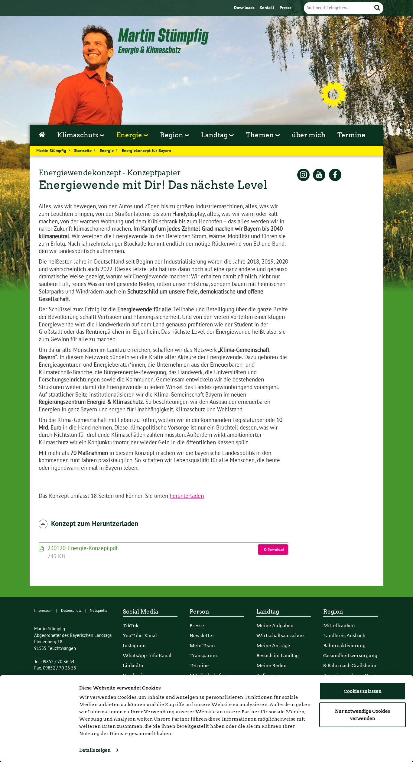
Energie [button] (130, 135)
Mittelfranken (339, 625)
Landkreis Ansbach (344, 635)
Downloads (245, 7)
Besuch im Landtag (277, 655)
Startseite (83, 150)
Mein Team (202, 645)
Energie (107, 150)
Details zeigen (95, 750)
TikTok (130, 625)
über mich (309, 135)
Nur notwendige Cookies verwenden (362, 714)
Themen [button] (260, 135)
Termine (351, 135)
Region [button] (172, 135)
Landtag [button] (215, 135)
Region (333, 611)
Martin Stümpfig (51, 150)
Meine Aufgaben (275, 625)
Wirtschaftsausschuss (280, 635)
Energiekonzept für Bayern (146, 150)
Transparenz (204, 655)
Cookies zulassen (363, 691)
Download (275, 549)
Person (199, 611)
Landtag (267, 611)
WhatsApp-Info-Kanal (147, 655)
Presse (285, 7)
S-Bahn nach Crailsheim (349, 665)
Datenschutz (71, 610)
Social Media (140, 611)
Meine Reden (271, 665)
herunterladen (187, 496)
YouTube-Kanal (140, 635)
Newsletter (202, 635)
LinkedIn (133, 665)
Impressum (43, 610)
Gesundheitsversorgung (350, 655)
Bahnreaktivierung (344, 645)
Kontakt (267, 7)
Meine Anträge (273, 645)
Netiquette (99, 610)
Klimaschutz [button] (78, 135)
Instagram (134, 645)
